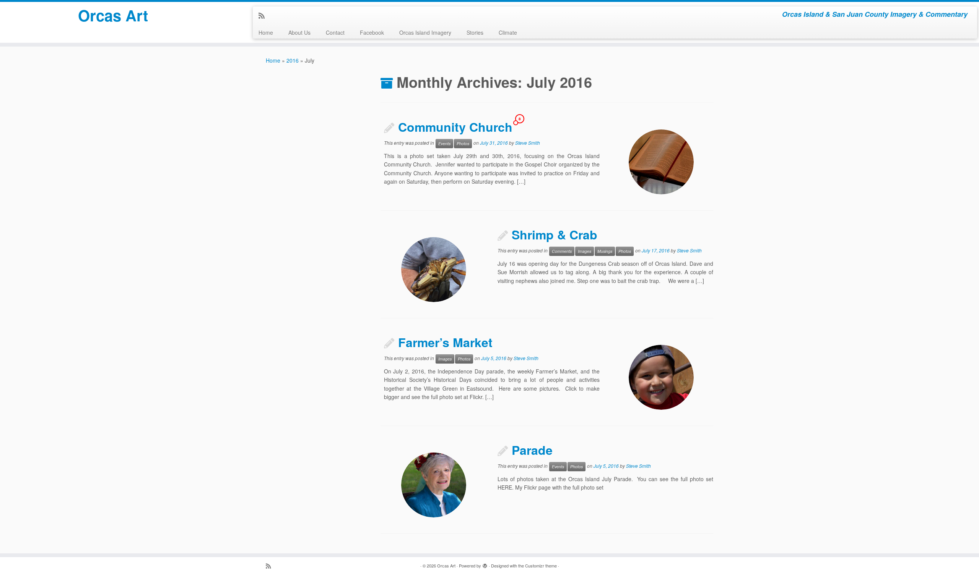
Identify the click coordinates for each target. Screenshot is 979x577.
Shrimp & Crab (554, 234)
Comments (562, 251)
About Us (299, 32)
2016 (292, 60)
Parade (532, 450)
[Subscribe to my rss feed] (264, 15)
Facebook (372, 32)
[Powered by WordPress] (485, 564)
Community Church (455, 127)
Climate (508, 32)
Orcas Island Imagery (425, 32)
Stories (475, 32)
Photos (463, 143)
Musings (604, 251)
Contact (335, 32)
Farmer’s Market (445, 342)
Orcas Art (113, 15)
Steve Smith (527, 142)
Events (444, 143)
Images (584, 251)
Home (266, 32)
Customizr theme (541, 565)
